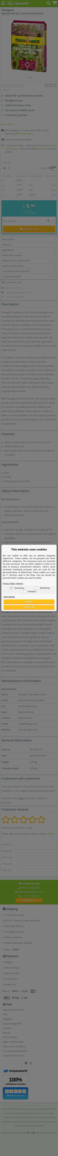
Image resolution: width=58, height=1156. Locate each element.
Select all (29, 607)
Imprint (19, 583)
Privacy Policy (9, 583)
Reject (29, 601)
